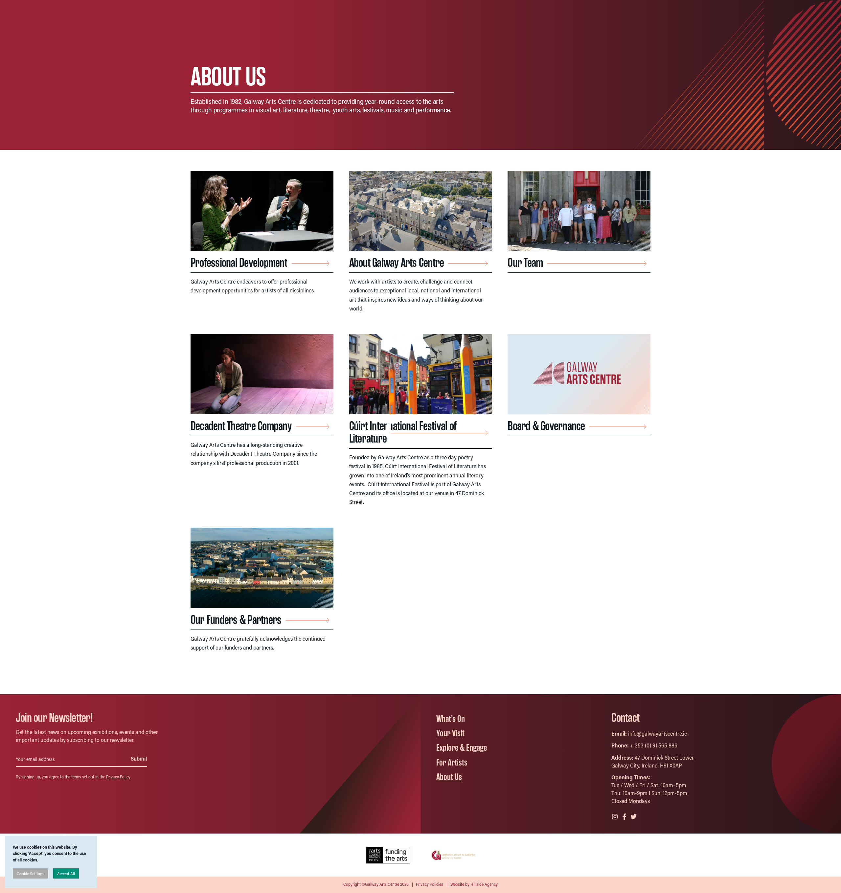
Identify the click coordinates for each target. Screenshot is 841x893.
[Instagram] (615, 815)
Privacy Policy (118, 776)
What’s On (450, 719)
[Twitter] (634, 815)
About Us (449, 777)
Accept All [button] (66, 873)
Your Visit (450, 733)
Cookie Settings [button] (30, 873)
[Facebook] (624, 815)
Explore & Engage (461, 748)
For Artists (451, 762)
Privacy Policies (429, 884)
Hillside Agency (484, 884)
